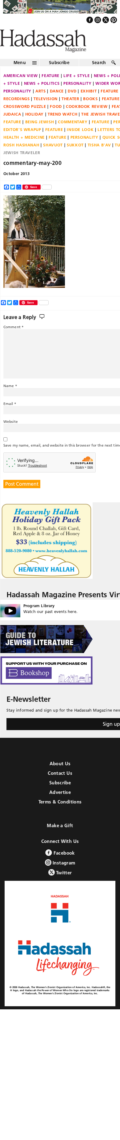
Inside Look (80, 142)
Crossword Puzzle (24, 119)
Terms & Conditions (60, 815)
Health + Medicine (24, 150)
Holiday (34, 127)
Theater (70, 111)
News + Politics (42, 96)
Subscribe (59, 76)
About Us (60, 776)
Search (99, 76)
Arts (40, 104)
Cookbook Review (87, 119)
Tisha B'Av (99, 158)
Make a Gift (60, 838)
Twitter (63, 886)
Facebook (63, 866)
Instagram (63, 876)
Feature (50, 88)
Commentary (73, 135)
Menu (20, 76)
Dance (57, 104)
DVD (72, 104)
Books (90, 111)
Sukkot (75, 158)
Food (56, 119)
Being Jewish (39, 135)
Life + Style (76, 88)
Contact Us (60, 786)
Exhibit (89, 104)
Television (46, 111)
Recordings (16, 111)
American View (20, 88)
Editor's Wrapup (22, 142)
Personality (77, 96)
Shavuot (53, 158)
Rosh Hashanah (21, 158)
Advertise (60, 805)
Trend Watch (62, 127)
